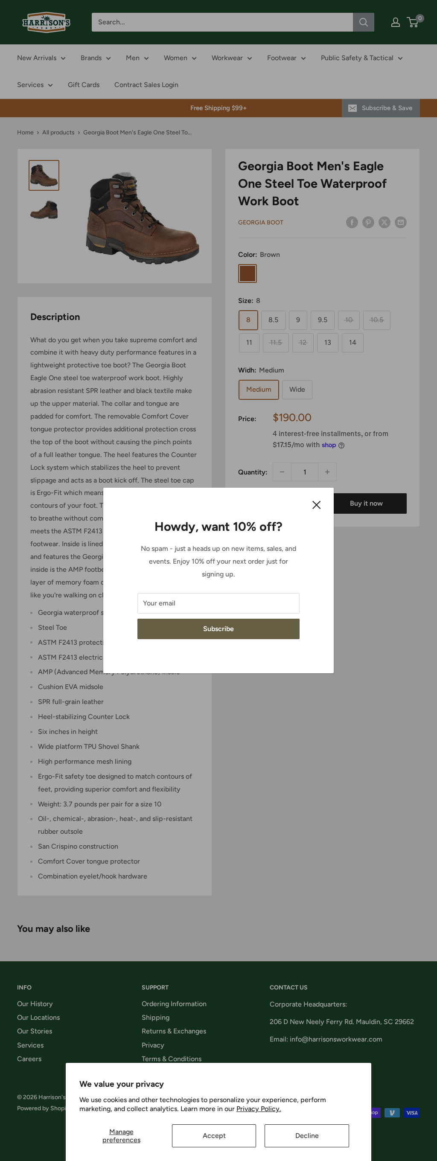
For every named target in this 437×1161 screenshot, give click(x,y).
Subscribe (218, 629)
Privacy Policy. (258, 1109)
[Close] (316, 504)
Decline (307, 1136)
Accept (214, 1136)
